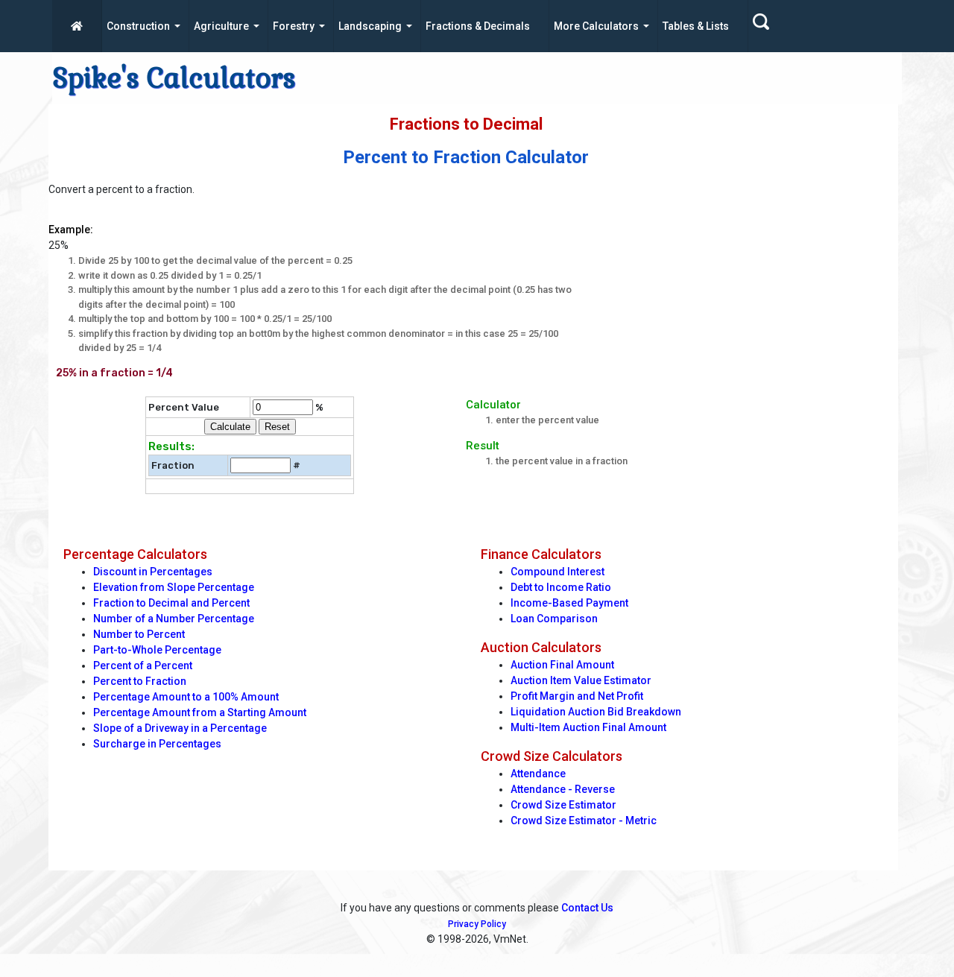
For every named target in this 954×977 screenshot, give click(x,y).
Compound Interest (557, 572)
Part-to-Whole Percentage (157, 650)
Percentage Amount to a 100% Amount (186, 697)
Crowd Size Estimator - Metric (584, 820)
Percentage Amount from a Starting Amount (199, 712)
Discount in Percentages (152, 572)
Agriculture (221, 26)
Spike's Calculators (174, 78)
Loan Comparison (554, 619)
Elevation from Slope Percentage (173, 587)
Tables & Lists (696, 26)
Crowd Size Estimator (563, 805)
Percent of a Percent (142, 665)
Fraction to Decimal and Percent (171, 603)
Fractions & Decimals (478, 26)
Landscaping (370, 26)
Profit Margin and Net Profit (577, 696)
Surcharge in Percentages (157, 744)
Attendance (538, 774)
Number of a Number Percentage (173, 619)
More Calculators (596, 26)
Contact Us (587, 908)
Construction (138, 26)
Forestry (294, 26)
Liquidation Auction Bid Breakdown (596, 712)
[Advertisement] (744, 286)
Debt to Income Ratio (561, 587)
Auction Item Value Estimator (581, 680)
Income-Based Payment (569, 603)
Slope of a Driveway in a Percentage (180, 728)
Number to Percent (139, 634)
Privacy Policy (477, 924)
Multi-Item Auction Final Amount (588, 727)
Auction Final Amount (562, 665)
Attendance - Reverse (563, 789)
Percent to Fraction (139, 681)
